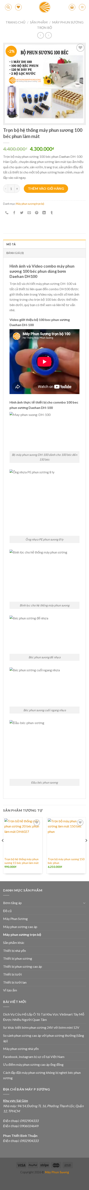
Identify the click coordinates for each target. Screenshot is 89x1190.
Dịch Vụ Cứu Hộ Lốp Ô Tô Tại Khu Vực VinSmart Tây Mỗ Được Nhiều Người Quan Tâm (43, 1017)
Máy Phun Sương (15, 919)
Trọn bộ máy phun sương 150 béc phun (66, 861)
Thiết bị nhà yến (14, 950)
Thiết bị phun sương (17, 958)
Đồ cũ (7, 911)
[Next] (86, 849)
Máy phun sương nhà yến (21, 1049)
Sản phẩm (39, 22)
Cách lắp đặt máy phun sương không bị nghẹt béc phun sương (42, 1075)
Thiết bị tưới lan (14, 982)
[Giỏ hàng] (72, 7)
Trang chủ (15, 22)
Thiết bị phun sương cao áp (22, 966)
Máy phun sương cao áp (20, 927)
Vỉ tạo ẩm (10, 990)
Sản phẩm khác (13, 942)
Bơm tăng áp (12, 903)
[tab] (44, 244)
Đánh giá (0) (15, 253)
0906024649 (28, 1126)
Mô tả (11, 244)
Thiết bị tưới (12, 974)
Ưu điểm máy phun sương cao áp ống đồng (33, 1064)
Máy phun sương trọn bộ (30, 203)
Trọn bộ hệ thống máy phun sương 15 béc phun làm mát (21, 861)
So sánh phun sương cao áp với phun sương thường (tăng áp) (43, 1038)
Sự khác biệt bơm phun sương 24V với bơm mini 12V (41, 1027)
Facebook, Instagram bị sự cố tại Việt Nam (33, 1057)
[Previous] (3, 849)
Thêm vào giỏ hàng (46, 188)
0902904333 (29, 1121)
